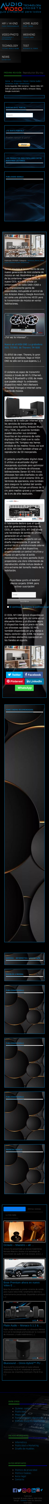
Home (8, 81)
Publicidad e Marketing (27, 1445)
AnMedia (24, 1500)
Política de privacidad (26, 1470)
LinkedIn (36, 681)
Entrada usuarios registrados (30, 1421)
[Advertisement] (24, 201)
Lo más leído (11, 1215)
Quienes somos (23, 1408)
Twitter (16, 674)
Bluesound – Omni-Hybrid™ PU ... (23, 1363)
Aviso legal (20, 1476)
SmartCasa (24, 83)
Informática (21, 1442)
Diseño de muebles (24, 1448)
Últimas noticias (34, 1209)
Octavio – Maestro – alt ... (19, 1245)
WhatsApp (24, 687)
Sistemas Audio (11, 83)
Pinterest (16, 681)
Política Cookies (23, 1473)
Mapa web (20, 1414)
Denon (26, 81)
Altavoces (18, 81)
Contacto (19, 1479)
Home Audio (35, 81)
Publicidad (20, 1411)
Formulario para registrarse (29, 1418)
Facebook (34, 674)
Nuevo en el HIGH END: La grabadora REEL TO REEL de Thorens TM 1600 (23, 346)
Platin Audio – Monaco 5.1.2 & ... (23, 1325)
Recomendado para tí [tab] (15, 1209)
